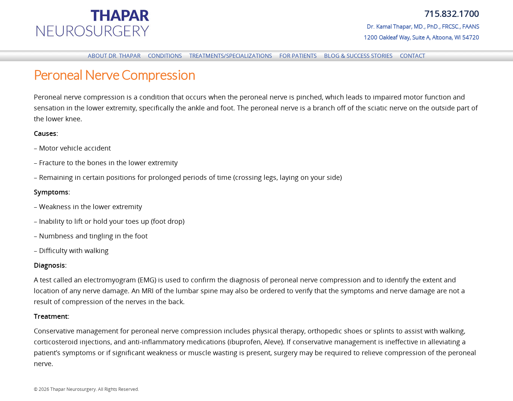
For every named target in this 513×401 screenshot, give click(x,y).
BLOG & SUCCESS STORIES (358, 55)
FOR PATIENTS (298, 55)
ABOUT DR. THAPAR (114, 55)
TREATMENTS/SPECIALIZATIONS (230, 55)
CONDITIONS (165, 55)
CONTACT (412, 55)
